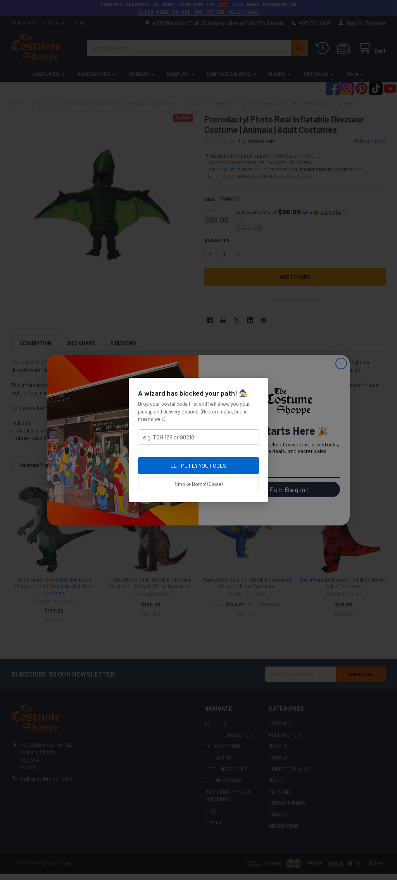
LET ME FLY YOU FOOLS (198, 465)
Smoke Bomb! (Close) (199, 484)
